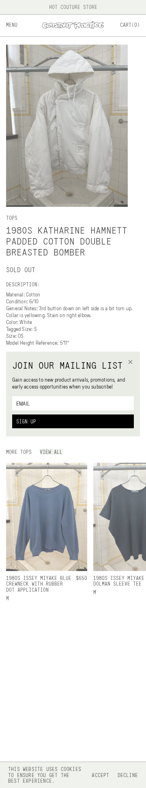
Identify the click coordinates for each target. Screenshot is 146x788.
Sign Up (26, 421)
